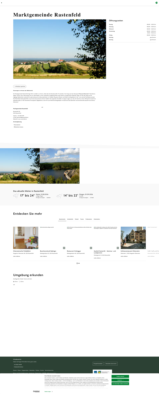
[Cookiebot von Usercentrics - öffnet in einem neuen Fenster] (36, 392)
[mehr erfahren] (25, 242)
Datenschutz (38, 373)
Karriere (42, 370)
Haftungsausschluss (51, 373)
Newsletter (32, 370)
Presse (19, 370)
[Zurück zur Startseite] (156, 3)
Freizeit (77, 219)
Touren (82, 219)
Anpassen (119, 380)
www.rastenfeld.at (22, 119)
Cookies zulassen (120, 376)
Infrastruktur (97, 219)
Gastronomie (62, 219)
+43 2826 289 (20, 115)
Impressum (31, 373)
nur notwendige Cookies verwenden (120, 383)
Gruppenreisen (25, 370)
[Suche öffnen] (8, 2)
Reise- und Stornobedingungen (20, 373)
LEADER (44, 373)
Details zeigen (48, 391)
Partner (15, 370)
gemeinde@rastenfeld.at (22, 117)
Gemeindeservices (49, 370)
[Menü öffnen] (1, 2)
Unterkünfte (70, 219)
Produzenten (89, 219)
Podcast (37, 370)
